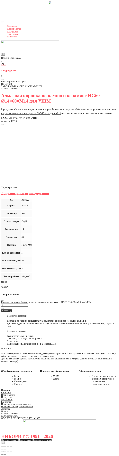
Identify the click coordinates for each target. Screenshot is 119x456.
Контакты (12, 36)
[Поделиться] (5, 446)
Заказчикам (12, 34)
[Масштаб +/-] (11, 446)
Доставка (5, 409)
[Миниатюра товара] (2, 124)
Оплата (4, 411)
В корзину (6, 311)
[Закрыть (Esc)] (2, 446)
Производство (14, 29)
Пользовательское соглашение (16, 404)
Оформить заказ (24, 440)
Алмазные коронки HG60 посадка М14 (37, 113)
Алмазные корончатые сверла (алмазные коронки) (46, 109)
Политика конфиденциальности (17, 406)
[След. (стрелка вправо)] (5, 454)
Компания (12, 26)
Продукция (12, 31)
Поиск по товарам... (11, 58)
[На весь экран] (8, 446)
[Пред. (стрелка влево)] (2, 454)
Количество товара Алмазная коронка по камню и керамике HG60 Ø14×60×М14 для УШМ (46, 302)
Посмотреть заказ (9, 440)
